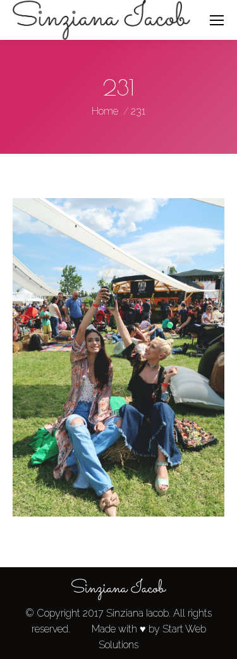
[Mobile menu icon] (216, 20)
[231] (118, 357)
